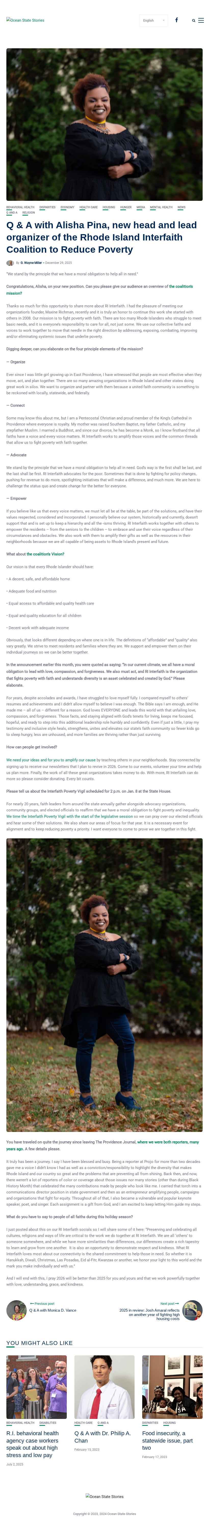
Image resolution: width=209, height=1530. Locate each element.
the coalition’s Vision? (45, 554)
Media (141, 207)
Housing (109, 207)
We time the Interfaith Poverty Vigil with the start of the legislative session (69, 816)
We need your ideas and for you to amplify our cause (51, 760)
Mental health (161, 207)
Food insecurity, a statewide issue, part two (167, 1440)
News (182, 207)
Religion (28, 212)
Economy (67, 207)
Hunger (126, 207)
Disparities (48, 207)
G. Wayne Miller (31, 263)
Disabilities (48, 1422)
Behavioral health (20, 207)
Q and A (11, 212)
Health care (89, 207)
